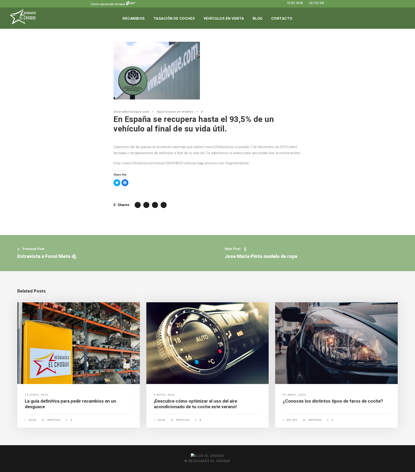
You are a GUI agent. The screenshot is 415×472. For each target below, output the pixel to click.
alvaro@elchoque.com (131, 112)
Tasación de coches (174, 18)
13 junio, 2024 (36, 395)
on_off (292, 419)
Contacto (281, 18)
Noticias (54, 419)
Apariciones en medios (175, 112)
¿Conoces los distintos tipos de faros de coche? (333, 401)
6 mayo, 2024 (164, 395)
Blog (258, 18)
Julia (32, 419)
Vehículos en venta (224, 18)
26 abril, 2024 (294, 395)
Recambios (134, 18)
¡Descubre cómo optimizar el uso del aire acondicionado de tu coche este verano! (195, 403)
